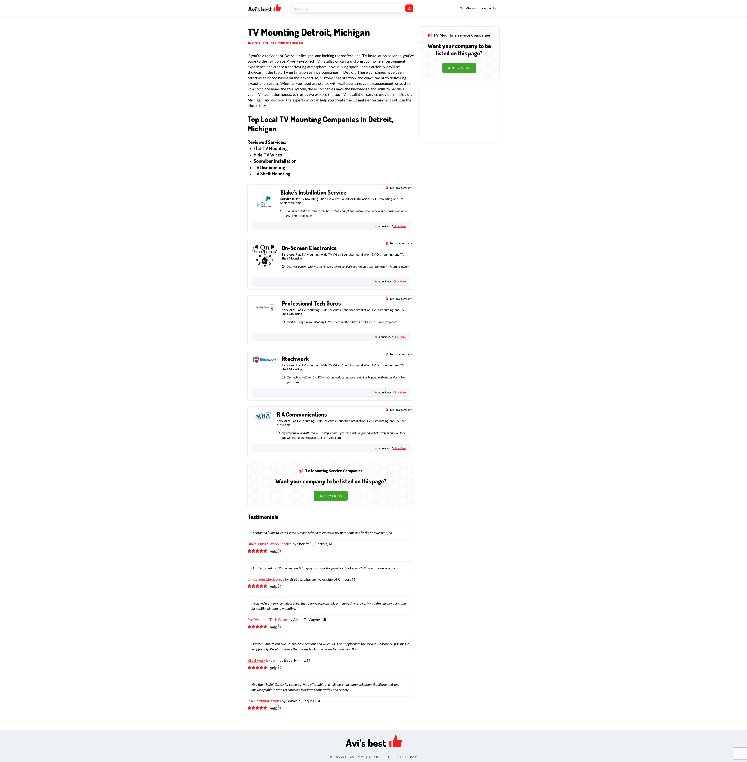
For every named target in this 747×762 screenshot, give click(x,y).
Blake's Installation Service (269, 544)
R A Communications (264, 701)
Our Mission (468, 8)
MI (266, 42)
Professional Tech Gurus (267, 619)
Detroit (254, 42)
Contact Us (489, 8)
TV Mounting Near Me (288, 42)
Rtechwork (256, 660)
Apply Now (330, 496)
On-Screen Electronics (265, 579)
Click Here (399, 226)
